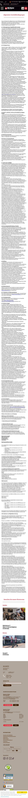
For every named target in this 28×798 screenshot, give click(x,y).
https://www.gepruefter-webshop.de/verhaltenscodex (8, 301)
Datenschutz (5, 737)
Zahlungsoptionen (6, 742)
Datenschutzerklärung (5, 796)
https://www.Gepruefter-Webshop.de (17, 406)
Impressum (5, 741)
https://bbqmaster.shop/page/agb (9, 94)
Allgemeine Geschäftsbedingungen (9, 736)
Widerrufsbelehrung (6, 290)
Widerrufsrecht (6, 738)
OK (22, 792)
